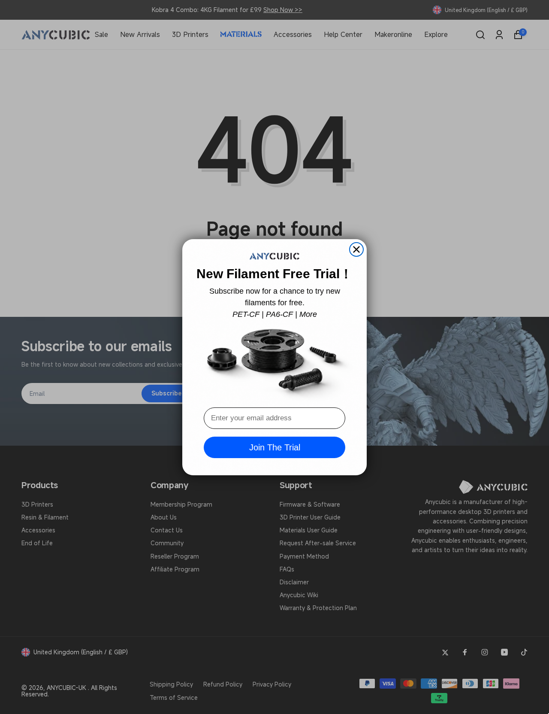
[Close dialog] (356, 249)
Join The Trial (274, 447)
